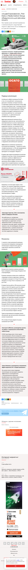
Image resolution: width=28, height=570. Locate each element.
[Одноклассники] (10, 31)
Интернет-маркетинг (10, 457)
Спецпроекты (17, 5)
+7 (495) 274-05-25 (14, 546)
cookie (18, 560)
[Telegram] (4, 31)
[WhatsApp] (6, 31)
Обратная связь (14, 553)
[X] (8, 31)
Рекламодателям (14, 551)
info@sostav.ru (14, 545)
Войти (3, 424)
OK (15, 566)
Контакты (14, 549)
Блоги (10, 5)
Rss (14, 555)
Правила (7, 424)
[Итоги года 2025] (15, 1)
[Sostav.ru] (8, 1)
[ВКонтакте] (2, 31)
